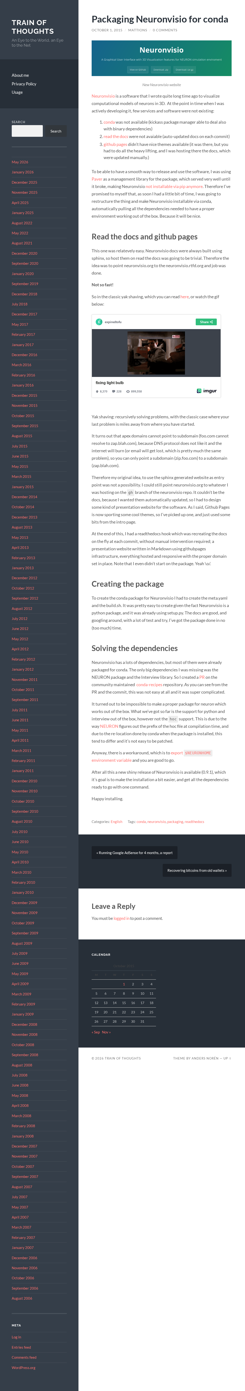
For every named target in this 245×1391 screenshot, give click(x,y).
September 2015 (25, 426)
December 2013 (24, 517)
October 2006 (23, 1278)
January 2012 (23, 669)
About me (20, 75)
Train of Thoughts (33, 26)
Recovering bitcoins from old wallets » (197, 870)
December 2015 (24, 395)
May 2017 (20, 324)
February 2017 (23, 334)
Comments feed (24, 1357)
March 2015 (21, 476)
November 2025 (25, 192)
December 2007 (24, 1146)
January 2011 (23, 770)
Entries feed (21, 1347)
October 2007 (23, 1166)
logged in (121, 918)
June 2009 (20, 963)
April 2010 (20, 862)
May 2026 (20, 162)
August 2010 (22, 821)
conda (109, 122)
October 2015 (23, 416)
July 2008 (20, 1075)
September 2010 (25, 811)
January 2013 (23, 568)
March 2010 (21, 872)
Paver (97, 179)
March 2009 (21, 994)
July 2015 (20, 446)
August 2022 (22, 223)
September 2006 (25, 1288)
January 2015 (23, 487)
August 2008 (22, 1065)
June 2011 (20, 720)
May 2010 (20, 852)
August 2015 (22, 436)
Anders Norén (205, 1058)
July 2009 (20, 953)
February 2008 (23, 1126)
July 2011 (20, 710)
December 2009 (24, 902)
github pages (115, 144)
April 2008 (20, 1105)
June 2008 (20, 1085)
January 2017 (23, 344)
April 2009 (20, 984)
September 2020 (25, 263)
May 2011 (20, 730)
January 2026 (23, 172)
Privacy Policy (24, 83)
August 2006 (22, 1298)
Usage (17, 92)
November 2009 (25, 913)
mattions (137, 30)
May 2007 (20, 1207)
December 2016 (24, 355)
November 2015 (25, 405)
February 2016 (23, 375)
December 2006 (24, 1258)
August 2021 (22, 243)
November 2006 (25, 1268)
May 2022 (20, 233)
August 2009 (22, 943)
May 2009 (20, 973)
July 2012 (20, 618)
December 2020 (24, 253)
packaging (175, 821)
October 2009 (23, 923)
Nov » (106, 1032)
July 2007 (20, 1197)
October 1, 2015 (107, 30)
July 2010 (20, 831)
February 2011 (23, 760)
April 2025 (20, 202)
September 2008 (25, 1055)
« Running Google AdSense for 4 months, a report (134, 852)
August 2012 (22, 608)
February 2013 (23, 558)
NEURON (109, 726)
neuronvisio (156, 821)
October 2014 (23, 507)
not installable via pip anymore (174, 186)
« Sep (96, 1032)
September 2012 (25, 598)
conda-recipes (149, 684)
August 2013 (22, 527)
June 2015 (20, 456)
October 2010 (23, 801)
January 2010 (23, 892)
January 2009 (23, 1014)
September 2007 (25, 1176)
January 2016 (23, 385)
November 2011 (25, 679)
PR (202, 677)
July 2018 (20, 304)
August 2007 (22, 1187)
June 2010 (20, 841)
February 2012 (23, 659)
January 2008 (23, 1136)
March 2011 (21, 750)
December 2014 (24, 497)
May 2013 (20, 537)
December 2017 (24, 314)
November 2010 (25, 791)
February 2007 (23, 1237)
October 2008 (23, 1045)
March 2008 (21, 1116)
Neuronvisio (103, 96)
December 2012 (24, 578)
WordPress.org (23, 1367)
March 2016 (21, 365)
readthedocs (194, 821)
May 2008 (20, 1095)
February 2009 (23, 1004)
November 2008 (25, 1034)
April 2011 (20, 740)
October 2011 (23, 689)
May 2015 (20, 466)
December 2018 (24, 294)
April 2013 (20, 547)
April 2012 (20, 649)
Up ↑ (227, 1058)
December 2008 (24, 1024)
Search (18, 122)
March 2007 (21, 1227)
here (184, 296)
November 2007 (25, 1156)
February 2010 (23, 882)
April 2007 (20, 1217)
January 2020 (23, 273)
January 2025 (23, 212)
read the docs (116, 136)
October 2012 (23, 588)
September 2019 (25, 284)
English (116, 821)
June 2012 (20, 628)
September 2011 (25, 699)
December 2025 (24, 182)
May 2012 (20, 639)
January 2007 (23, 1247)
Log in (16, 1337)
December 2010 (24, 781)
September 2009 (25, 933)
